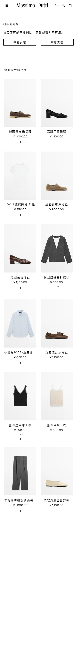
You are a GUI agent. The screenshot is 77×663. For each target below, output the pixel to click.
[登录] (63, 5)
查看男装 (57, 42)
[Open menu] (6, 5)
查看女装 (19, 42)
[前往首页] (32, 5)
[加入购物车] (20, 142)
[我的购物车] (70, 5)
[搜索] (56, 5)
